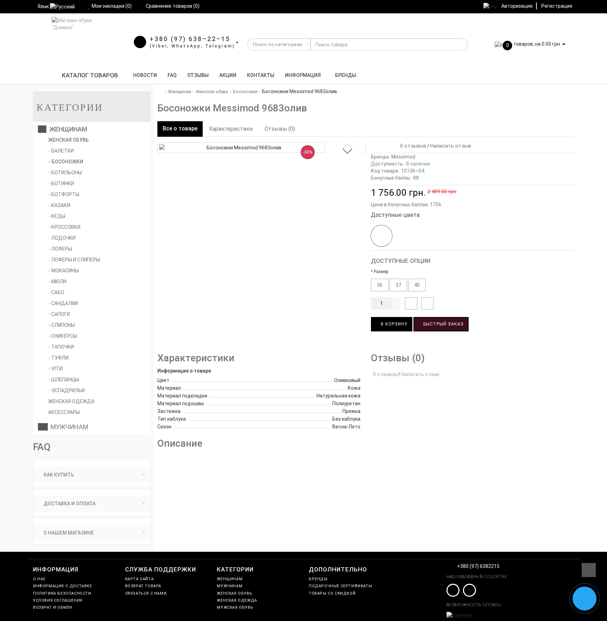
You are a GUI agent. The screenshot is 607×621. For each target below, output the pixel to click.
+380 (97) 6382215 (478, 566)
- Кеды (56, 216)
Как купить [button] (58, 475)
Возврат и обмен (52, 607)
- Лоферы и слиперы (74, 260)
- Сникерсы (62, 336)
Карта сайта (139, 579)
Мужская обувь (235, 607)
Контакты (260, 75)
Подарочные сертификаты (340, 586)
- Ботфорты (63, 194)
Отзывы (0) (280, 128)
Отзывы (198, 75)
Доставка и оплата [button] (69, 503)
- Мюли (57, 281)
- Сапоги (59, 314)
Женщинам (66, 129)
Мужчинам (68, 427)
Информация (303, 75)
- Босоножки (65, 161)
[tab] (91, 475)
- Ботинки (61, 183)
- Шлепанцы (63, 379)
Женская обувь (68, 140)
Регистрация (556, 6)
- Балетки (61, 151)
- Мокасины (63, 270)
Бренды (345, 75)
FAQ (172, 75)
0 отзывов (411, 146)
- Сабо (56, 292)
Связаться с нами (146, 593)
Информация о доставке (62, 586)
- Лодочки (62, 238)
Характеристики (231, 128)
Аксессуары (63, 412)
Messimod (403, 157)
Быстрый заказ (443, 324)
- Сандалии (63, 303)
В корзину (393, 324)
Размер (381, 271)
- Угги (55, 368)
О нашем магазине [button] (68, 533)
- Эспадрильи (66, 390)
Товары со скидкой (332, 593)
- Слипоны (61, 325)
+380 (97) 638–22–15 (190, 39)
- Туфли (58, 358)
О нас (39, 579)
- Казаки (59, 205)
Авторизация (517, 6)
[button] (347, 151)
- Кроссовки (64, 227)
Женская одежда (70, 401)
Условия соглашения (58, 600)
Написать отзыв (450, 146)
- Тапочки (61, 347)
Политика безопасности (62, 593)
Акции (227, 75)
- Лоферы (60, 249)
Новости (145, 75)
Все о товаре (180, 128)
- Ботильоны (65, 172)
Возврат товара (143, 586)
